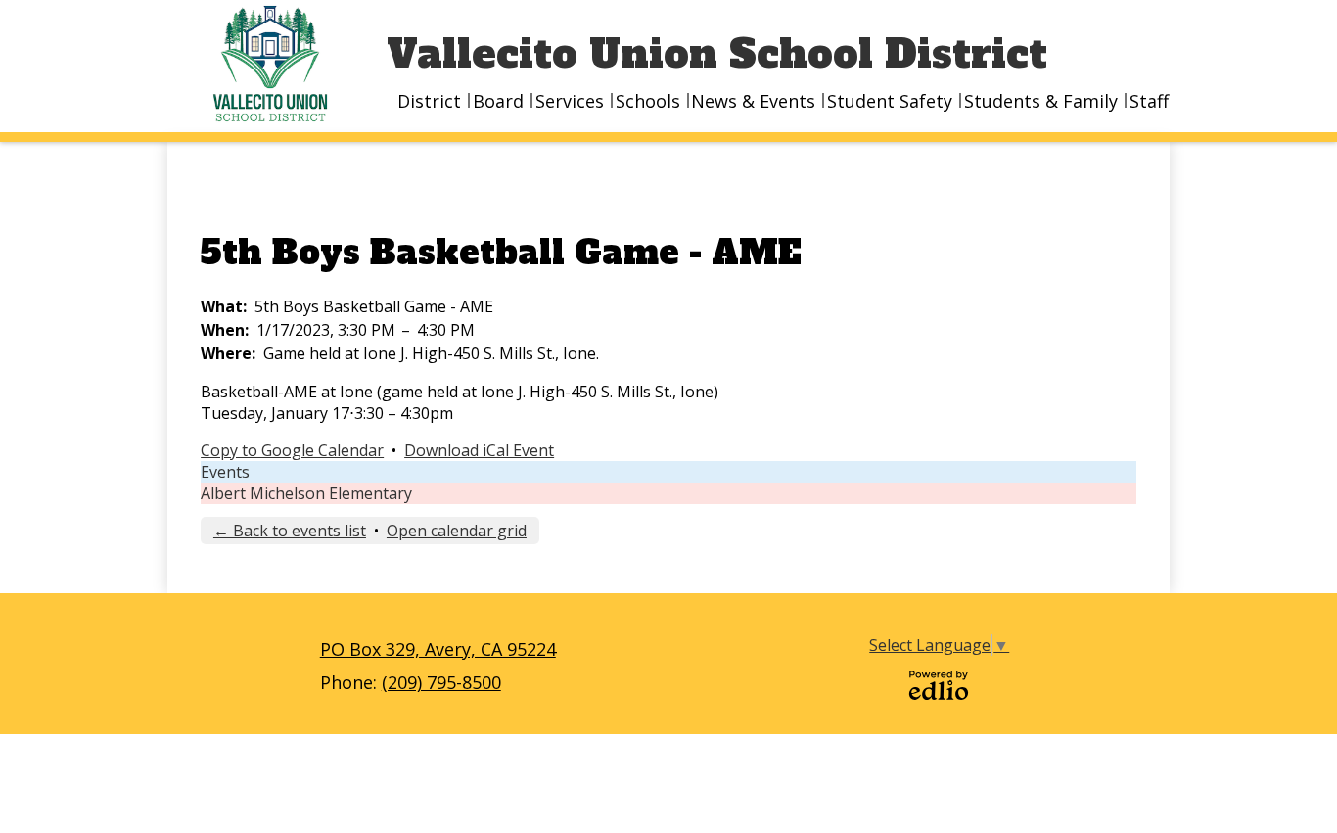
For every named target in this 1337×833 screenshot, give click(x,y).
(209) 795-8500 (441, 682)
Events (225, 472)
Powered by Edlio (938, 685)
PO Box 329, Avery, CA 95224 (438, 649)
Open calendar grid (457, 530)
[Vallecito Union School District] (277, 63)
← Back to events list (289, 530)
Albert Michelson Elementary (306, 493)
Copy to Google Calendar (292, 450)
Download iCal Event (479, 450)
